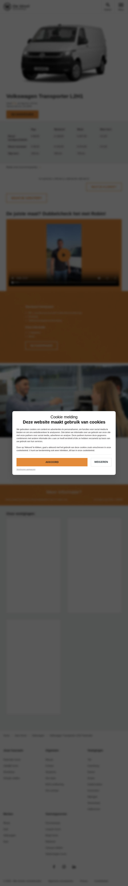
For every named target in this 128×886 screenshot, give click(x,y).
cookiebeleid (22, 450)
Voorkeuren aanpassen (25, 469)
